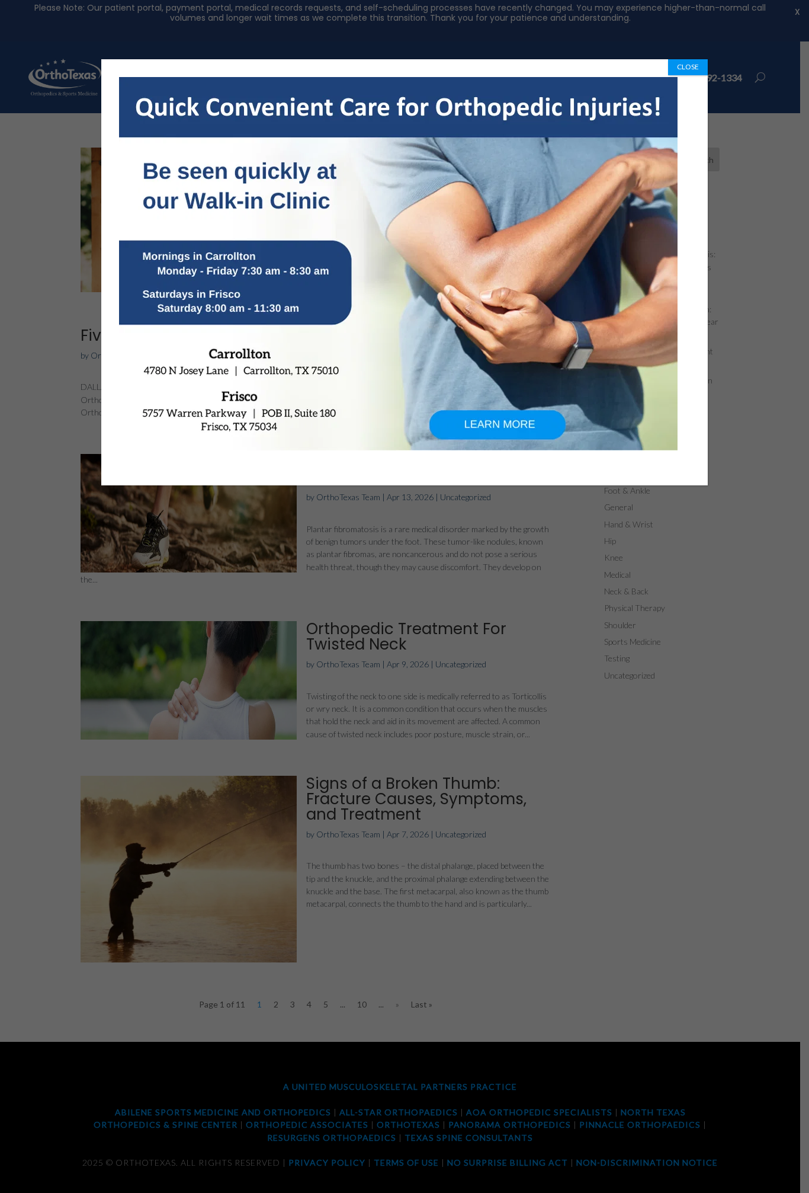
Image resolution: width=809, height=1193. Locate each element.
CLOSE (688, 66)
